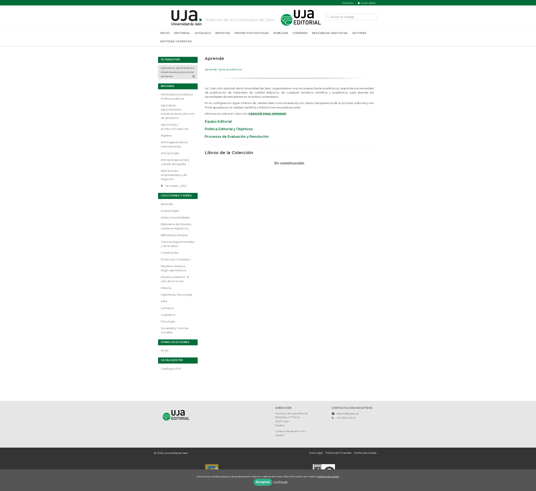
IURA (164, 301)
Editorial (182, 33)
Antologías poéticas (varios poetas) (174, 144)
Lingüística (168, 314)
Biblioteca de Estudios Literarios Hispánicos (176, 226)
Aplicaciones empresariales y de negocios (174, 175)
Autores (359, 33)
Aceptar (263, 482)
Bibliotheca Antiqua (174, 235)
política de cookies (328, 476)
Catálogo (203, 33)
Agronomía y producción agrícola (174, 126)
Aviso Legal (316, 452)
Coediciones (169, 252)
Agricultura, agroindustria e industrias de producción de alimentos (177, 72)
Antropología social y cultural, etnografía (175, 162)
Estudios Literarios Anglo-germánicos (173, 268)
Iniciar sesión (368, 2)
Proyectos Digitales (251, 33)
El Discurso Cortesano (176, 259)
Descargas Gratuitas (330, 33)
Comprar (299, 33)
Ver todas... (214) (175, 185)
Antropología (170, 153)
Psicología (168, 321)
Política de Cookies (365, 452)
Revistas (222, 33)
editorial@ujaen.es (347, 413)
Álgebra (166, 135)
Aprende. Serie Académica (223, 69)
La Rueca (167, 308)
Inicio (165, 33)
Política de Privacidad (338, 452)
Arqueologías (170, 210)
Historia (166, 288)
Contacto (347, 2)
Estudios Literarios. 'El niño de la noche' (175, 279)
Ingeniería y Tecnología (176, 294)
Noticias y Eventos (176, 41)
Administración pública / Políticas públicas (177, 96)
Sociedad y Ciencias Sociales (174, 330)
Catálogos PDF (171, 368)
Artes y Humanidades (175, 217)
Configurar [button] (280, 481)
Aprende (167, 204)
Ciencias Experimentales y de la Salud (177, 244)
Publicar (280, 33)
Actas (164, 350)
